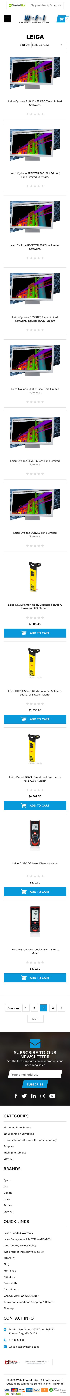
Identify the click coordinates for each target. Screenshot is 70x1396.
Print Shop (10, 1270)
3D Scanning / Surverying (19, 1133)
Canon (8, 1192)
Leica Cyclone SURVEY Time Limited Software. (35, 534)
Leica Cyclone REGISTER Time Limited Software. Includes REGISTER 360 (35, 318)
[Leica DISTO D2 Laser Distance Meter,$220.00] (35, 835)
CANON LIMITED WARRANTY (21, 1295)
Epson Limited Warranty (18, 1233)
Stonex (8, 1205)
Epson (7, 1180)
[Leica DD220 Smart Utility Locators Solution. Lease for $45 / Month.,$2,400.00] (35, 576)
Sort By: (25, 44)
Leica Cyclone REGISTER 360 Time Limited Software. (35, 246)
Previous (13, 1008)
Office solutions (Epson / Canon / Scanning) (30, 1140)
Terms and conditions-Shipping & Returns (29, 1302)
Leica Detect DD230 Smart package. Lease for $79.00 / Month (35, 778)
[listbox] (48, 45)
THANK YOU (11, 1258)
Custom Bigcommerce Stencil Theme (28, 1383)
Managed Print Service (17, 1127)
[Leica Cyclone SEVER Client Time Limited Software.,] (35, 432)
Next (35, 1019)
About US (9, 1277)
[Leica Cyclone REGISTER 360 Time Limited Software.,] (35, 216)
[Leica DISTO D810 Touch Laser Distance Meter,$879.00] (35, 921)
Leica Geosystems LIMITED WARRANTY (27, 1239)
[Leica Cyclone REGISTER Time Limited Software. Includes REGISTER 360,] (35, 288)
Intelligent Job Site (15, 1152)
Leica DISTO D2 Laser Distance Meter (35, 863)
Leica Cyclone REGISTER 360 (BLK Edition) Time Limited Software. (35, 174)
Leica (7, 1199)
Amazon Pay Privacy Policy (20, 1245)
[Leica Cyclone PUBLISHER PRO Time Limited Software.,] (35, 73)
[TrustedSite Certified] (35, 5)
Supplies (9, 1146)
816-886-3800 (17, 1340)
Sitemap (9, 1308)
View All (8, 1158)
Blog (6, 1264)
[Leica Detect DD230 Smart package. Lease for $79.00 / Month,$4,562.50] (35, 748)
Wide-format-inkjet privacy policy (24, 1251)
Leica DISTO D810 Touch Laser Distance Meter (35, 951)
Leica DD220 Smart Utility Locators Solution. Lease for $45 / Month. (35, 606)
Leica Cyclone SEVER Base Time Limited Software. (35, 390)
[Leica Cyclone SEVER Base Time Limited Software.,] (35, 360)
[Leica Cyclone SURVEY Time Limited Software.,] (35, 504)
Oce (6, 1186)
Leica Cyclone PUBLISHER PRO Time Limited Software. (35, 103)
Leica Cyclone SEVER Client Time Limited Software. (35, 462)
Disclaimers (11, 1289)
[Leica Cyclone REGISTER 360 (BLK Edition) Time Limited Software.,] (35, 145)
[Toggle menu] (7, 18)
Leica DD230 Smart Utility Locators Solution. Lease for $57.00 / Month (35, 692)
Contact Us (10, 1283)
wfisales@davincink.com (24, 1346)
